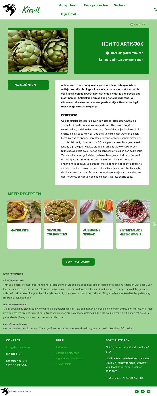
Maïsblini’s (19, 230)
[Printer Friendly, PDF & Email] (137, 24)
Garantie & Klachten (67, 352)
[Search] (153, 9)
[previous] (2, 224)
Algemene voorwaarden (69, 358)
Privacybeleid (63, 364)
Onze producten (96, 5)
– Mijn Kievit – (68, 14)
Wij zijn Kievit (68, 5)
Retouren (61, 347)
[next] (154, 224)
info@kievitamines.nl (18, 347)
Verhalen (120, 5)
